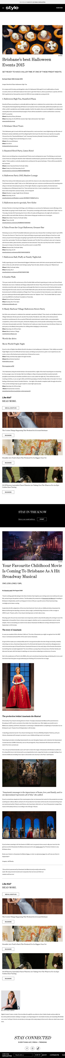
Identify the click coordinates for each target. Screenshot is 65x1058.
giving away (39, 847)
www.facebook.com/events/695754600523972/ (16, 252)
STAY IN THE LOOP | (32, 2)
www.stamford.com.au (8, 121)
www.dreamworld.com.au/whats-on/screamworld (16, 391)
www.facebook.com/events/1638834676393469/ (16, 222)
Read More (8, 435)
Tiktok (38, 1048)
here (28, 854)
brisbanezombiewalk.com (9, 304)
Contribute (54, 1055)
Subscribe (59, 7)
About (44, 1055)
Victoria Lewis (8, 590)
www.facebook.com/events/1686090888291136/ (16, 170)
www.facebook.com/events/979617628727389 (15, 272)
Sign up (38, 1055)
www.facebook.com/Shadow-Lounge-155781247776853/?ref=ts (20, 198)
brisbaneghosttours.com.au (10, 146)
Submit (42, 519)
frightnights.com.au (7, 361)
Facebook (27, 1048)
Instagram (32, 1048)
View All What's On (10, 408)
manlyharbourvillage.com (9, 334)
